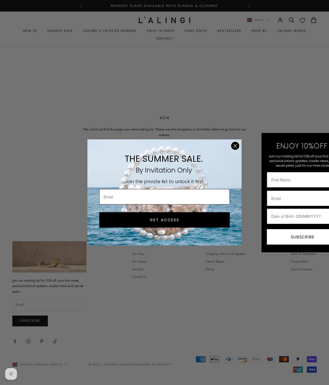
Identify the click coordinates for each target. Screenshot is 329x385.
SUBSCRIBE (285, 237)
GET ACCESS (164, 219)
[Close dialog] (235, 146)
